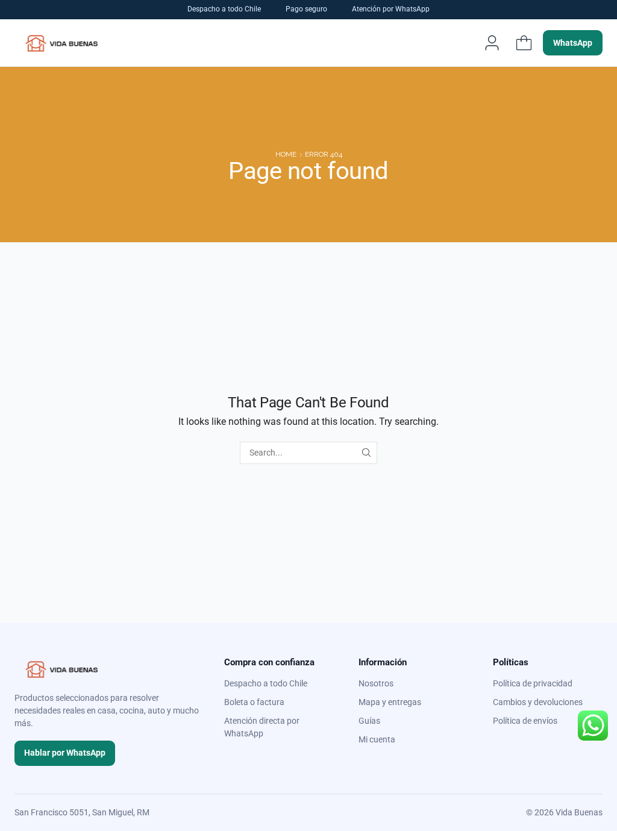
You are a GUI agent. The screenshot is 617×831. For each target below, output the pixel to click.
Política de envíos (525, 721)
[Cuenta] (491, 42)
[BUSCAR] (366, 453)
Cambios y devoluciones (538, 702)
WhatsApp (572, 43)
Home (285, 154)
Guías (369, 721)
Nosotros (376, 683)
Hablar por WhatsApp (64, 752)
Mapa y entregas (390, 702)
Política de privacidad (532, 683)
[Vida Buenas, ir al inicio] (61, 43)
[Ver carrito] (523, 42)
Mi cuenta (377, 739)
